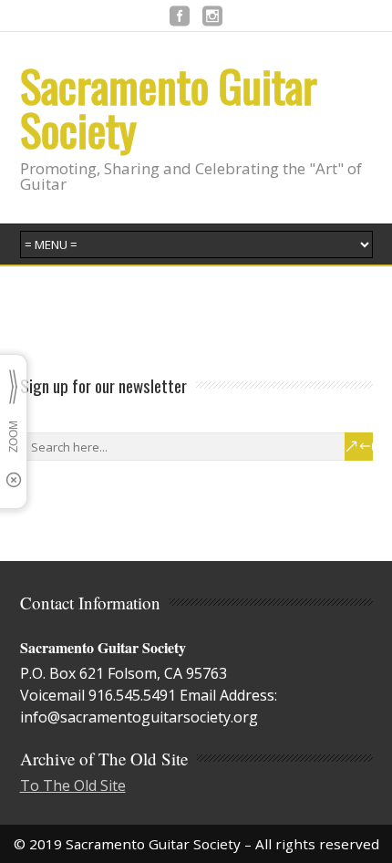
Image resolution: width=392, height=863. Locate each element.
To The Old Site (73, 785)
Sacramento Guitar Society (168, 107)
